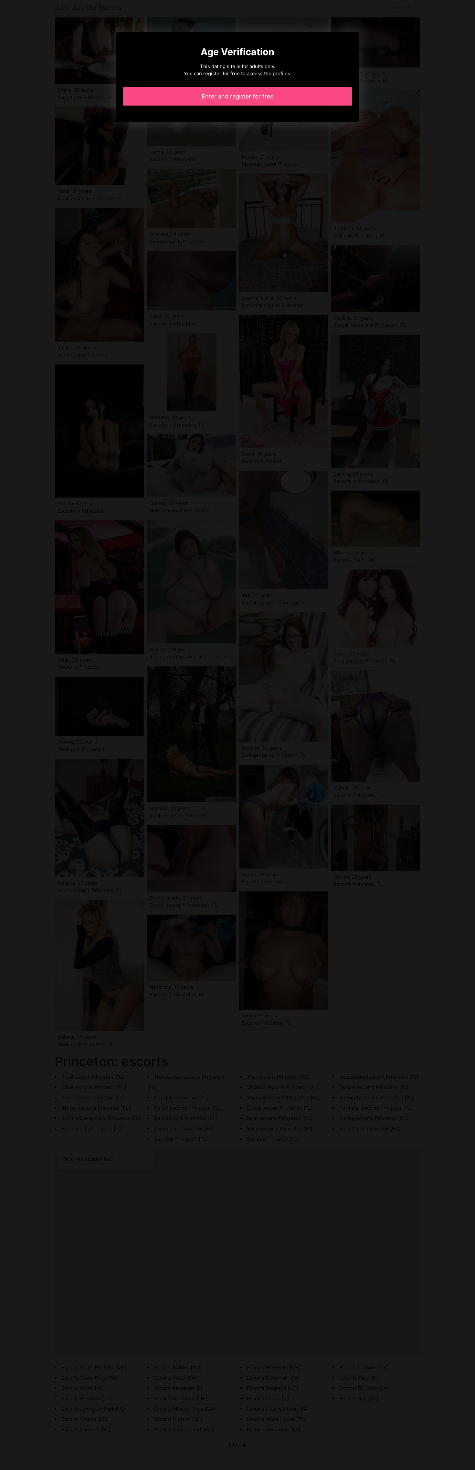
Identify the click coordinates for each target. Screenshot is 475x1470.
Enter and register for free (237, 96)
